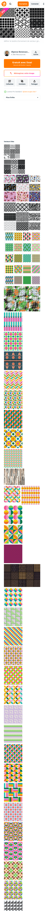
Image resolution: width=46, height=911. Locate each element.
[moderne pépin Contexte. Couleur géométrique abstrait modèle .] (22, 298)
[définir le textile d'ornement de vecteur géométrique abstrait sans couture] (12, 151)
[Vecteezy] (3, 3)
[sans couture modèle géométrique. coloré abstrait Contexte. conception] (13, 554)
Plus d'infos (10, 97)
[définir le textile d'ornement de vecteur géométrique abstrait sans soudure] (14, 167)
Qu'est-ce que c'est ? (29, 92)
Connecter (35, 4)
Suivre (35, 54)
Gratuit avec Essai (22, 63)
